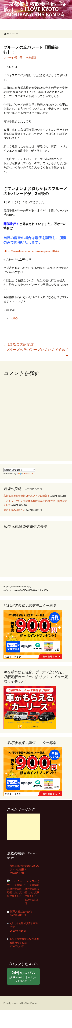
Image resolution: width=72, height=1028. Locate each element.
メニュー (9, 34)
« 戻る (14, 318)
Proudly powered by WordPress (20, 1003)
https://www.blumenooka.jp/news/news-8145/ (31, 251)
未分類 (32, 57)
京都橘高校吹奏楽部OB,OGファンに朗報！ (26, 495)
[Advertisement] (23, 827)
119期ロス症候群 (18, 344)
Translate (28, 473)
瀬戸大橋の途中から (14, 510)
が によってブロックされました (23, 978)
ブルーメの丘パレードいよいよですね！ (37, 352)
